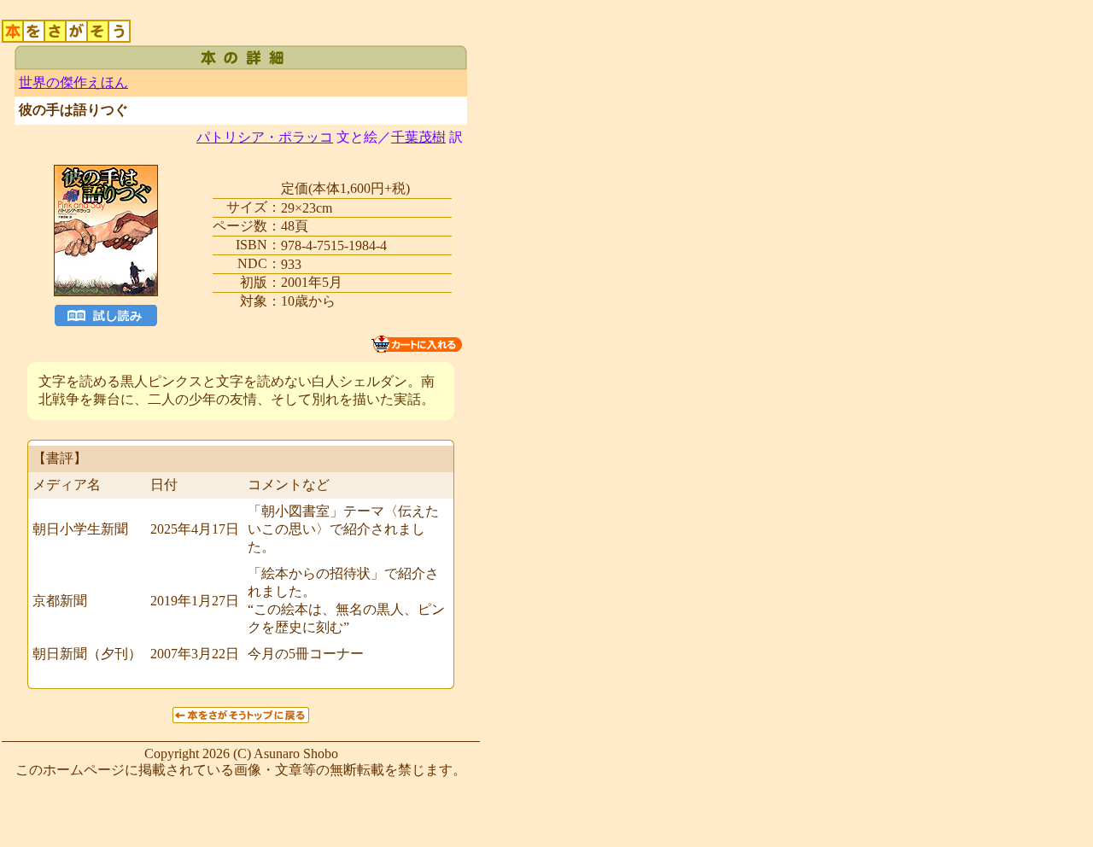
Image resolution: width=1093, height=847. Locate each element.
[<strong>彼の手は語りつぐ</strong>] (106, 311)
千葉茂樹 (418, 137)
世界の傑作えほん (73, 82)
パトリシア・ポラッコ (264, 137)
